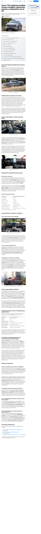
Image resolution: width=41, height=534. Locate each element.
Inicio (2, 1)
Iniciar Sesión (30, 1)
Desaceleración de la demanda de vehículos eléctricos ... (11, 434)
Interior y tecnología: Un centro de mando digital (10, 41)
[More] (4, 1)
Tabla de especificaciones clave (7, 46)
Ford (2, 3)
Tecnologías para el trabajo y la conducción (9, 53)
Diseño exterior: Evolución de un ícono (8, 39)
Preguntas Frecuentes (6, 60)
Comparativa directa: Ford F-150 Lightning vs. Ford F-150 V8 (12, 56)
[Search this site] (27, 1)
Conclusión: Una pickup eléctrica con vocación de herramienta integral (13, 58)
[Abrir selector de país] (24, 1)
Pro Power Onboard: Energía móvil (8, 51)
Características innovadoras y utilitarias (9, 48)
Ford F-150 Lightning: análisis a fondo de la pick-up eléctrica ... (12, 429)
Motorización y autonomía (7, 44)
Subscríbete (36, 1)
